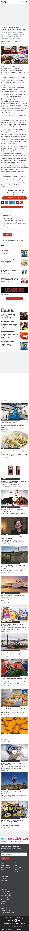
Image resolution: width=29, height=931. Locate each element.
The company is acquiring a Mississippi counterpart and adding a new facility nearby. (12, 711)
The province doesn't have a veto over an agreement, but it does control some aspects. (12, 541)
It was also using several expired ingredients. (13, 513)
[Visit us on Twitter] (12, 920)
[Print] (2, 202)
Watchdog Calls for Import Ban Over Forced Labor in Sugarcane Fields (13, 566)
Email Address (7, 227)
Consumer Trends (7, 311)
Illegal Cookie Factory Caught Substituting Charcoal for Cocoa (10, 279)
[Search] (22, 2)
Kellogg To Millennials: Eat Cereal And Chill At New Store (9, 325)
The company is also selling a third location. (12, 655)
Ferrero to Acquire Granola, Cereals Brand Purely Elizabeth (13, 625)
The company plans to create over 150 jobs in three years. (14, 599)
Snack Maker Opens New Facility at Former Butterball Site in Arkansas (13, 596)
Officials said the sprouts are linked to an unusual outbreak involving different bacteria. (14, 455)
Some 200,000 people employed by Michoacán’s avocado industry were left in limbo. (13, 682)
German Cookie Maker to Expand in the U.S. (13, 709)
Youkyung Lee (7, 41)
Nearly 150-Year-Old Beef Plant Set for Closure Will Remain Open (14, 764)
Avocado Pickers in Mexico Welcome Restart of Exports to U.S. (13, 679)
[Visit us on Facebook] (9, 920)
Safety (4, 448)
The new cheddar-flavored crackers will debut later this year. (14, 738)
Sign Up (5, 858)
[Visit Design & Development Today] (4, 839)
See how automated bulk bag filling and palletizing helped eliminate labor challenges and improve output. (14, 425)
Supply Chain (5, 534)
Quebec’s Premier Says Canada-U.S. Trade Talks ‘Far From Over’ (13, 537)
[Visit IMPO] (25, 839)
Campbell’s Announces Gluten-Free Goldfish (13, 736)
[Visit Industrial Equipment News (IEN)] (18, 839)
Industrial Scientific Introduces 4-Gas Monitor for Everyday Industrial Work (9, 270)
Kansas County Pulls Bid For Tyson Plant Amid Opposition (9, 335)
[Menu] (26, 2)
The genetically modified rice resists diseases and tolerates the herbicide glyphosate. (14, 824)
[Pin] (17, 202)
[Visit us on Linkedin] (15, 920)
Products (4, 478)
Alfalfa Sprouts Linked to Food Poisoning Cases (9, 260)
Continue (8, 235)
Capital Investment (7, 621)
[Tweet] (13, 202)
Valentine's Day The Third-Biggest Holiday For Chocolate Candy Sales (8, 315)
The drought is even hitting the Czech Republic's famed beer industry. (13, 796)
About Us (23, 923)
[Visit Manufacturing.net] (11, 841)
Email (2, 851)
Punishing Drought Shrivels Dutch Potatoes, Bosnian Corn (13, 792)
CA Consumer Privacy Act (15, 926)
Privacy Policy (13, 925)
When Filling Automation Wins (9, 252)
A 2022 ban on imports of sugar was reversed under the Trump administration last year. (13, 569)
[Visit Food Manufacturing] (11, 839)
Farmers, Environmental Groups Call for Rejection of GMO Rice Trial (12, 821)
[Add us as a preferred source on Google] (21, 202)
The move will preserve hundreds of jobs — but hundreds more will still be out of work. (13, 767)
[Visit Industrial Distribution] (4, 841)
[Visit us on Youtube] (19, 920)
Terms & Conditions (23, 925)
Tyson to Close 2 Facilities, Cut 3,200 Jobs (13, 653)
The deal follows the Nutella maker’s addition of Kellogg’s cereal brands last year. (13, 628)
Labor (3, 562)
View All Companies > (14, 298)
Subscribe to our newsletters (14, 198)
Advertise (16, 923)
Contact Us (5, 925)
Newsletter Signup (8, 923)
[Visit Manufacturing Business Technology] (18, 841)
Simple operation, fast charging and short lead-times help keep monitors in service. (13, 485)
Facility (4, 331)
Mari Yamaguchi (16, 41)
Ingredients (5, 507)
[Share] (6, 202)
